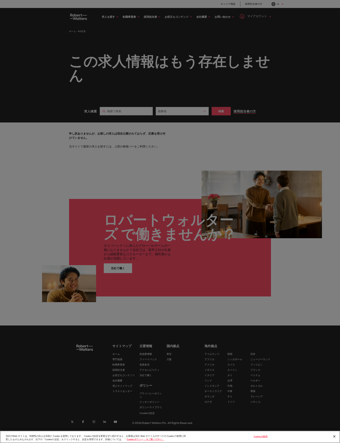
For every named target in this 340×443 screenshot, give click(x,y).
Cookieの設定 (261, 436)
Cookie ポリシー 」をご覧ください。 (146, 439)
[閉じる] (334, 436)
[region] (170, 437)
